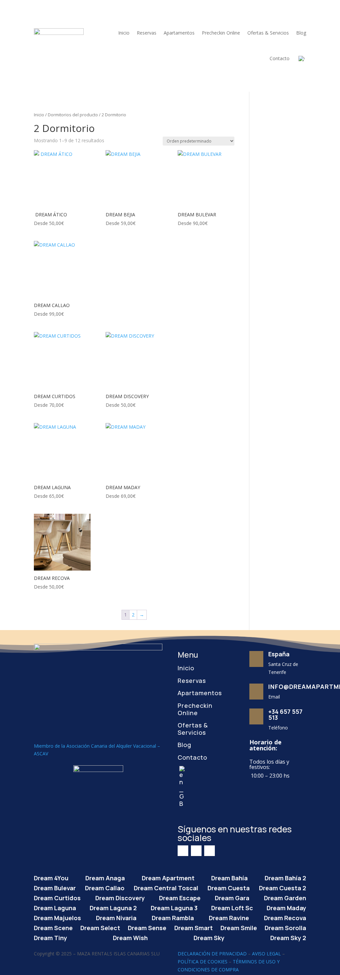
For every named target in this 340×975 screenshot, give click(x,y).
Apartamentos (179, 33)
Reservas (146, 33)
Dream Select (100, 927)
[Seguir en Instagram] (196, 850)
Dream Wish (130, 937)
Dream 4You (51, 877)
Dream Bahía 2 (285, 877)
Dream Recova (285, 917)
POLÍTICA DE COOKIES (202, 961)
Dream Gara (232, 897)
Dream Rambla (173, 917)
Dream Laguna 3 (174, 907)
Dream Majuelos (57, 917)
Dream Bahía (229, 877)
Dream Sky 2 (288, 937)
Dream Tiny (50, 937)
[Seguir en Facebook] (183, 850)
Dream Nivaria (116, 917)
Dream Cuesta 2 (282, 887)
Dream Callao (105, 887)
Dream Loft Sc (232, 907)
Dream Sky (209, 937)
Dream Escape (180, 897)
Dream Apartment (168, 877)
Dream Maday (286, 907)
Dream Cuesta (229, 887)
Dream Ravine (229, 917)
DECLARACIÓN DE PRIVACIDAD (212, 953)
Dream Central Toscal (166, 887)
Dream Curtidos (57, 897)
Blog (301, 33)
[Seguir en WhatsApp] (209, 850)
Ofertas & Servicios (268, 33)
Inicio (123, 33)
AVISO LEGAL (266, 953)
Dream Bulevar (55, 887)
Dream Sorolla (285, 927)
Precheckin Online (221, 33)
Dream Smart (193, 927)
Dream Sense (147, 927)
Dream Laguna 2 (113, 907)
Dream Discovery (120, 897)
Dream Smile (238, 927)
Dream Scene (53, 927)
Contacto (280, 58)
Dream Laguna (55, 907)
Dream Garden (285, 897)
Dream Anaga (105, 877)
